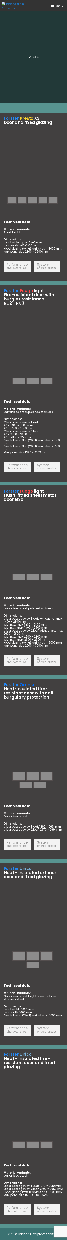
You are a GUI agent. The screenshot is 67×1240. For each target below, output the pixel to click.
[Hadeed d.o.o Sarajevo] (16, 5)
